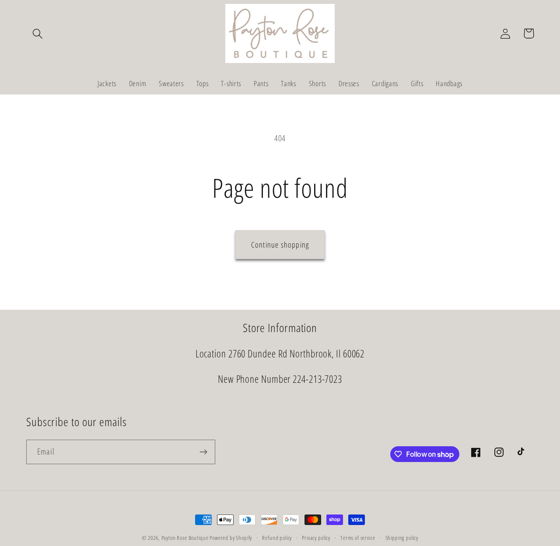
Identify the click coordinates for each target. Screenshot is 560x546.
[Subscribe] (203, 452)
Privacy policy (316, 538)
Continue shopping (280, 244)
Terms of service (357, 538)
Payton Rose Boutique (185, 538)
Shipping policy (402, 538)
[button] (37, 33)
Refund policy (277, 538)
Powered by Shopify (231, 538)
